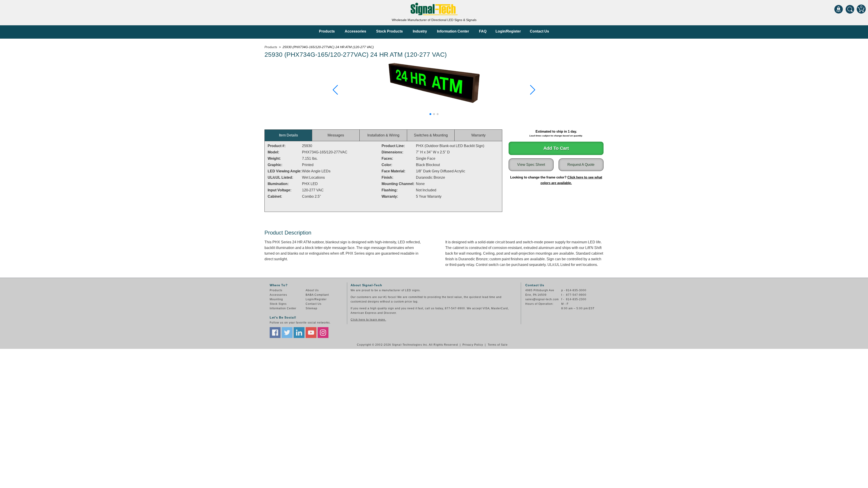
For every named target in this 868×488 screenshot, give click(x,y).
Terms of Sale (498, 344)
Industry (420, 31)
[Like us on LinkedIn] (299, 332)
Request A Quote (580, 165)
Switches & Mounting (431, 135)
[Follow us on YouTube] (311, 332)
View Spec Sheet (531, 165)
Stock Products (389, 31)
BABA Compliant (317, 294)
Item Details (288, 135)
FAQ (482, 31)
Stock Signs (278, 303)
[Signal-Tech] (434, 9)
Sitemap (311, 308)
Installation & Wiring (383, 135)
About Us (312, 290)
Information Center (453, 31)
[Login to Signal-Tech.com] (838, 9)
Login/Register (508, 31)
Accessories (355, 31)
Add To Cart (556, 148)
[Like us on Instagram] (323, 332)
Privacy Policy (472, 344)
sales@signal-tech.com (542, 299)
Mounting (276, 299)
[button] (335, 90)
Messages (336, 135)
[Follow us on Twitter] (287, 332)
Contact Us (539, 31)
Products (327, 31)
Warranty (478, 135)
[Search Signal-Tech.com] (849, 9)
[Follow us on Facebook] (275, 332)
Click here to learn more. (368, 319)
